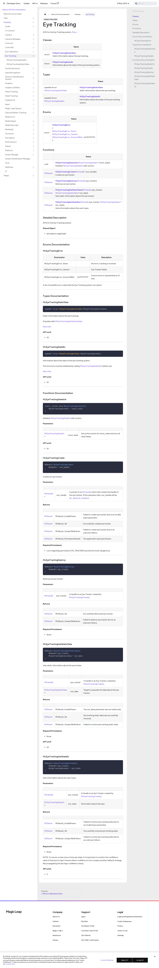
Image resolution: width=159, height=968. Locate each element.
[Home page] (45, 14)
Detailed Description (140, 32)
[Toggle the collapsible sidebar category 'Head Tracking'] (33, 96)
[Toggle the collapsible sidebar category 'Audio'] (33, 26)
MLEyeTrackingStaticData (18, 64)
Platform (9, 150)
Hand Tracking (11, 91)
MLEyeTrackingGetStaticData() (68, 321)
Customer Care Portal (89, 931)
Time (7, 163)
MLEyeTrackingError (61, 125)
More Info (47, 326)
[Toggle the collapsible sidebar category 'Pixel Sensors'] (33, 142)
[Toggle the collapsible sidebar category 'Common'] (33, 43)
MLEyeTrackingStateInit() (91, 366)
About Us (56, 917)
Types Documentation (141, 45)
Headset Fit (10, 100)
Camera (8, 35)
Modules (7, 22)
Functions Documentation (143, 60)
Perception (10, 138)
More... (75, 32)
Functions (136, 28)
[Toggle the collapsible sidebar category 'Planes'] (33, 146)
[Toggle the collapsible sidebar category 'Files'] (33, 18)
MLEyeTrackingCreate (65, 172)
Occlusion (9, 133)
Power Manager (12, 154)
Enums (135, 24)
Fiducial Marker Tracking (15, 112)
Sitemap (120, 935)
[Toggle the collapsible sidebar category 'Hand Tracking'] (33, 92)
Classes (135, 16)
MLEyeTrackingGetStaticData (68, 190)
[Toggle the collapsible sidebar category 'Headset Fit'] (33, 100)
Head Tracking (11, 96)
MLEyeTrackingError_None (64, 131)
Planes (8, 146)
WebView (9, 167)
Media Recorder (12, 125)
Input (7, 104)
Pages (6, 175)
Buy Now (84, 921)
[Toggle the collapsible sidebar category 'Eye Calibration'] (33, 52)
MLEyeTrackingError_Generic (65, 134)
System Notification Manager (17, 159)
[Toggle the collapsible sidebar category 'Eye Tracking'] (33, 56)
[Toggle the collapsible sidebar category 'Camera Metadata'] (33, 39)
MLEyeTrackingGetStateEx (67, 202)
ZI (6, 171)
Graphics (9, 83)
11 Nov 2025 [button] (122, 3)
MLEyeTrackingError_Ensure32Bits (67, 137)
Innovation (56, 926)
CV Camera (10, 30)
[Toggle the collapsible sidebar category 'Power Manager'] (33, 155)
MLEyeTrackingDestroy (65, 181)
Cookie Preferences (124, 921)
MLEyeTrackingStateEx (17, 60)
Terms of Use (122, 931)
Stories (55, 940)
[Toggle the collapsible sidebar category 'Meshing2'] (33, 129)
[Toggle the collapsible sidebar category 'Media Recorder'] (33, 125)
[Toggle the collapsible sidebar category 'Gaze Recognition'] (33, 73)
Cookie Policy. (10, 964)
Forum (54, 3)
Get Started (85, 935)
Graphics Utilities (12, 87)
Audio (7, 26)
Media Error (10, 117)
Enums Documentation (142, 36)
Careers (56, 921)
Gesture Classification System (14, 78)
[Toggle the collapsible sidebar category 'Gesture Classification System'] (33, 78)
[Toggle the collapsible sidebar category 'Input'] (33, 104)
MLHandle (80, 172)
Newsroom (57, 935)
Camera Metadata (12, 39)
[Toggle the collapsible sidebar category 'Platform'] (33, 150)
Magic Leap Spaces (13, 108)
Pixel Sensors (11, 142)
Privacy (120, 926)
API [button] (34, 3)
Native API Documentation (14, 9)
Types (134, 20)
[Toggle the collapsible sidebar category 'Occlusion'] (33, 134)
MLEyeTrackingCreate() (79, 597)
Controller (9, 47)
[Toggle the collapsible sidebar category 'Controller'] (33, 47)
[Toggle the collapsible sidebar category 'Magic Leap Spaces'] (33, 108)
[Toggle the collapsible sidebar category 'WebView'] (33, 167)
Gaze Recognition (12, 72)
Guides (27, 3)
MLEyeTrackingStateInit (66, 162)
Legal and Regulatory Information (129, 917)
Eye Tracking (10, 56)
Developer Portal (87, 926)
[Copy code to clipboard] (120, 309)
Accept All (140, 960)
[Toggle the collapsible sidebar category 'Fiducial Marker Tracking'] (33, 113)
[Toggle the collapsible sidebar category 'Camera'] (33, 35)
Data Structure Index (13, 14)
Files (6, 18)
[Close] (155, 956)
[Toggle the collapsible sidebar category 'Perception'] (33, 138)
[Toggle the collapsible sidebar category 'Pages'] (33, 176)
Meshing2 (9, 129)
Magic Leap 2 (58, 931)
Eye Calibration (11, 51)
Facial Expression (12, 68)
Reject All (124, 960)
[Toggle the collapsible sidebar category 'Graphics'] (33, 83)
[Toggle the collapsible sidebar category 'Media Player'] (33, 121)
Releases (44, 3)
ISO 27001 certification (90, 940)
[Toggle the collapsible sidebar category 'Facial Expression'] (33, 68)
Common (9, 43)
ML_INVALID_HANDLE (79, 498)
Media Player (10, 121)
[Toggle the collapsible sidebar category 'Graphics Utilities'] (33, 87)
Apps (83, 917)
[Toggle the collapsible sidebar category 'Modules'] (33, 22)
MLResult (48, 173)
